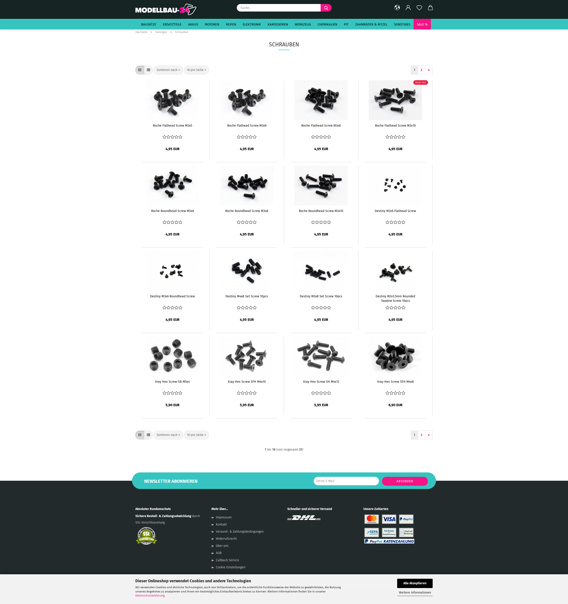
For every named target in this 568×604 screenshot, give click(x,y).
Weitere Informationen (415, 592)
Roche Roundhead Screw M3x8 (246, 211)
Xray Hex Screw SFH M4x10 (247, 382)
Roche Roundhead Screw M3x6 (172, 211)
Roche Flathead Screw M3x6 (246, 125)
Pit (346, 24)
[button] (397, 8)
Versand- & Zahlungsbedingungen (240, 531)
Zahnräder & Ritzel (371, 24)
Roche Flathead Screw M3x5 (172, 125)
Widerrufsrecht (226, 539)
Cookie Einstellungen (230, 567)
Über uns (222, 546)
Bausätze (148, 24)
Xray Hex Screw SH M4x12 (321, 382)
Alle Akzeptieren (414, 583)
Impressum (224, 517)
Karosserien (278, 24)
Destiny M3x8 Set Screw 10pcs (321, 296)
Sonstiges (402, 24)
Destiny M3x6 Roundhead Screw (172, 296)
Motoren (212, 24)
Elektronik (252, 24)
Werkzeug (303, 24)
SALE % (422, 24)
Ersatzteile (172, 24)
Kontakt (221, 524)
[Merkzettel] (419, 8)
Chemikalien (327, 24)
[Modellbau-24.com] (167, 9)
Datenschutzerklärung (150, 595)
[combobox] (168, 70)
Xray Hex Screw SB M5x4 (172, 382)
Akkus (193, 24)
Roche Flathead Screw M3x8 (321, 125)
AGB (218, 553)
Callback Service (227, 560)
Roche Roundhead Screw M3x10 (321, 211)
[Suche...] (326, 8)
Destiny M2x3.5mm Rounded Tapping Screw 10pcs (395, 298)
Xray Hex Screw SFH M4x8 (395, 382)
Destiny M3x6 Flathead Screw (395, 211)
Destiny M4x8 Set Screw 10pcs (246, 296)
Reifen (231, 24)
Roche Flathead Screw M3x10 (395, 125)
